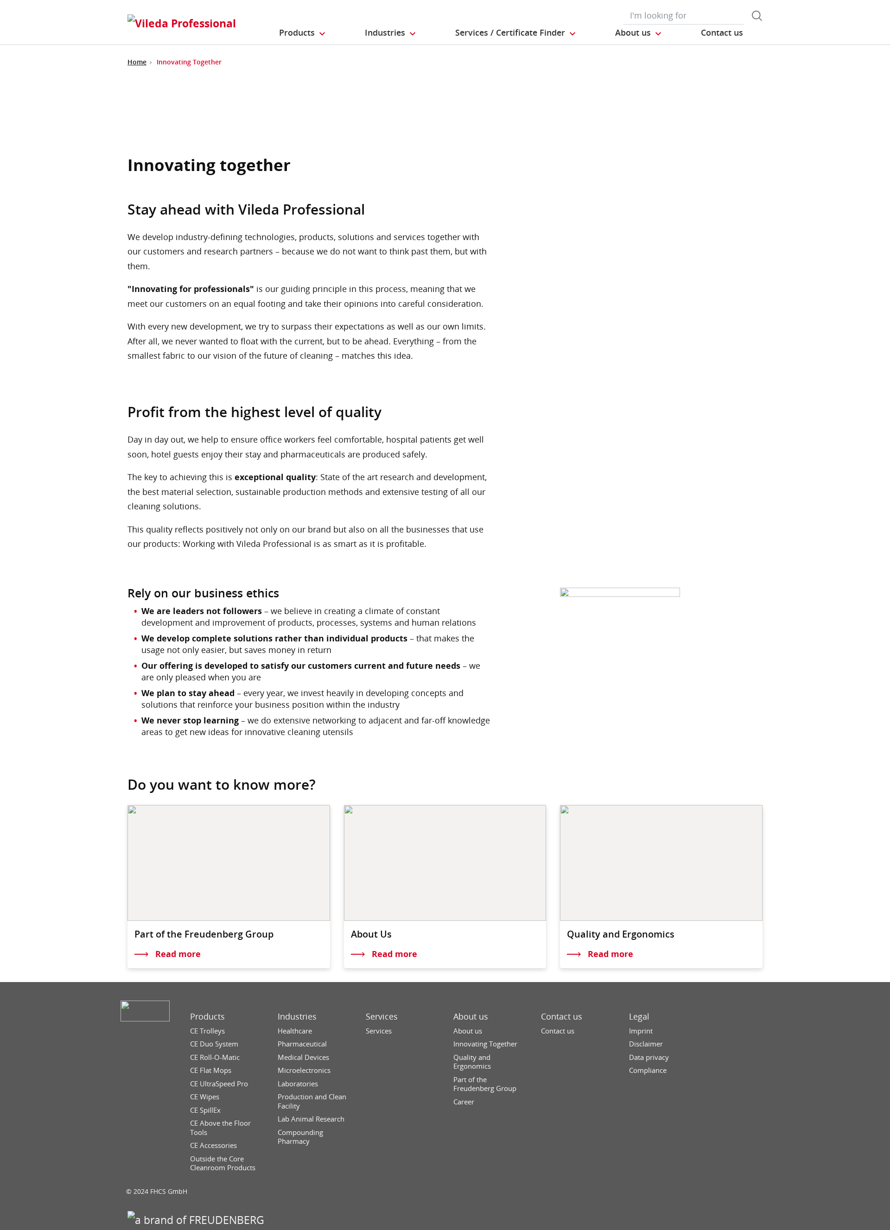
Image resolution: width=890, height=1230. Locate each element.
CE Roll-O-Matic (215, 1057)
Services (382, 1016)
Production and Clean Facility (312, 1101)
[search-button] (757, 16)
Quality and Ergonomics (472, 1062)
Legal (639, 1016)
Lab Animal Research (311, 1119)
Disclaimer (646, 1044)
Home (136, 61)
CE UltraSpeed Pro (219, 1083)
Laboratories (298, 1083)
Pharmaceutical (302, 1044)
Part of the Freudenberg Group (484, 1084)
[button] (303, 32)
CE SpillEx (205, 1110)
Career (463, 1101)
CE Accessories (213, 1145)
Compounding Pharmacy (300, 1137)
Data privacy (649, 1057)
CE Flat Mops (210, 1070)
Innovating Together (485, 1044)
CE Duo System (214, 1044)
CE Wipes (204, 1096)
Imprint (641, 1031)
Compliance (648, 1070)
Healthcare (295, 1031)
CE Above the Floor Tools (220, 1128)
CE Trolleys (207, 1031)
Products (207, 1016)
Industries (297, 1016)
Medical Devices (303, 1057)
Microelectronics (304, 1070)
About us (470, 1016)
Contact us (561, 1016)
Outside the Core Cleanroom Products (222, 1163)
